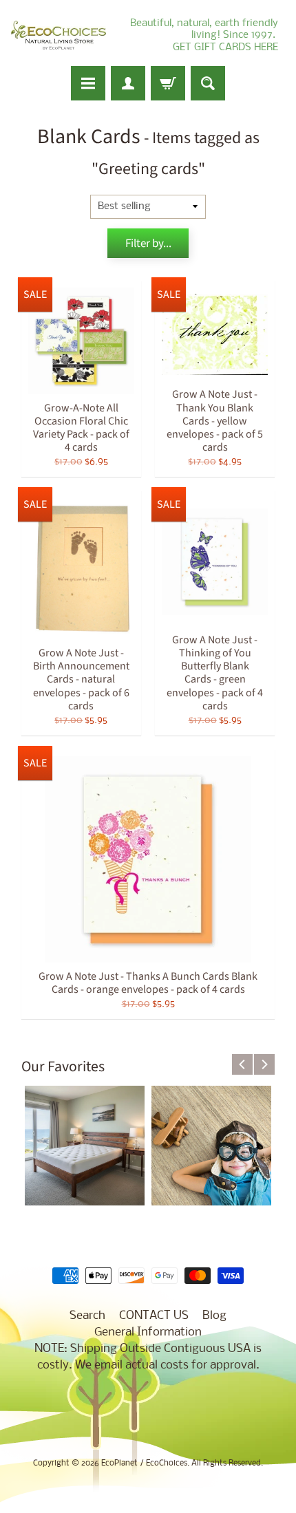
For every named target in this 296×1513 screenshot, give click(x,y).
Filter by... (148, 243)
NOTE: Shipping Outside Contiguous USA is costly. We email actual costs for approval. (148, 1357)
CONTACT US (154, 1315)
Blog (214, 1315)
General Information (148, 1332)
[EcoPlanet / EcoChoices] (58, 35)
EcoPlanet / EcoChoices (144, 1463)
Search (87, 1315)
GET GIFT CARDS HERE (225, 47)
